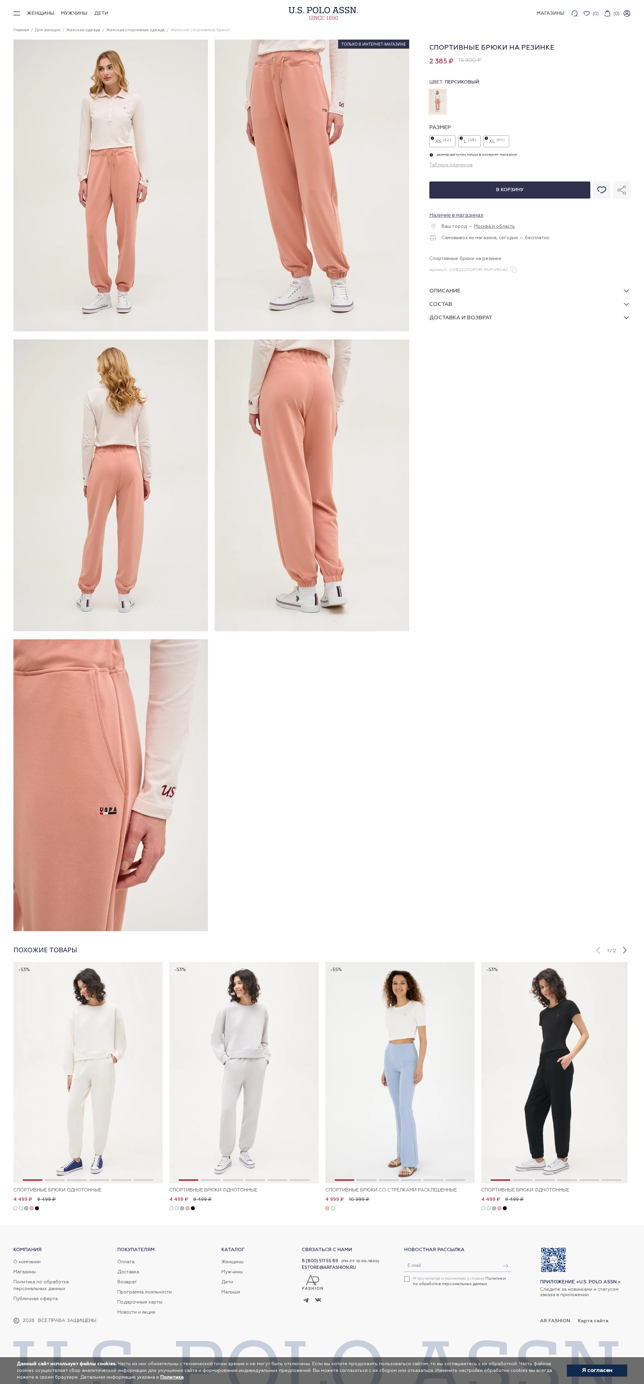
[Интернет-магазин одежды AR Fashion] (322, 13)
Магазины (24, 1272)
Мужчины (74, 13)
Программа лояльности (144, 1292)
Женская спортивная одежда (135, 30)
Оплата (126, 1262)
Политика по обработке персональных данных (41, 1285)
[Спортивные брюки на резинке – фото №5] (110, 930)
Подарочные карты (139, 1302)
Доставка (128, 1272)
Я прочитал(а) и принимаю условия (459, 1281)
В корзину (510, 190)
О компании (27, 1262)
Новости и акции (136, 1312)
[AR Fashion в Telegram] (306, 1301)
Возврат (127, 1282)
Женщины (40, 13)
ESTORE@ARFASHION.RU (329, 1268)
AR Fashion (555, 1321)
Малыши (230, 1292)
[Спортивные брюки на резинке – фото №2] (312, 330)
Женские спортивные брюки (200, 30)
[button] (597, 950)
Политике (172, 1377)
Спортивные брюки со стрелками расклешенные (391, 1190)
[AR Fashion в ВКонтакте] (318, 1301)
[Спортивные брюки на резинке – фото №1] (110, 330)
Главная (21, 30)
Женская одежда (83, 30)
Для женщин (47, 30)
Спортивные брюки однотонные (57, 1190)
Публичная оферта (35, 1298)
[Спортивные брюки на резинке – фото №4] (312, 630)
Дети (101, 13)
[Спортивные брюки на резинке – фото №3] (110, 630)
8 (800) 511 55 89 (320, 1261)
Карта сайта (593, 1321)
